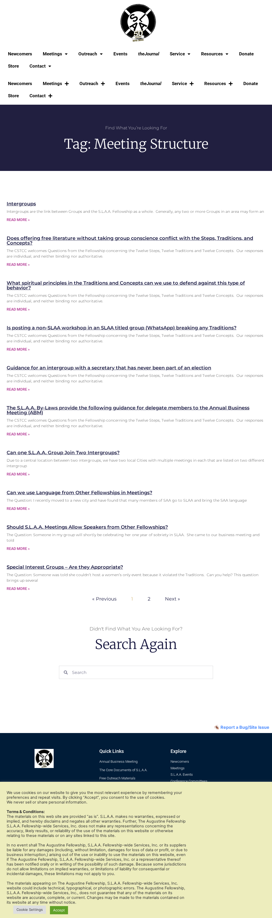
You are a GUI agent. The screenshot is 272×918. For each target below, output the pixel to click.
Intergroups (21, 204)
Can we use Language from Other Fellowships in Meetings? (79, 493)
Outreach (87, 53)
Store (13, 66)
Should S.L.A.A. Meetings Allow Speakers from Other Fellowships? (87, 527)
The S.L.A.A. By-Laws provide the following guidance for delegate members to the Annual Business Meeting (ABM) (128, 410)
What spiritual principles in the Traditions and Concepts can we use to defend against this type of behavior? (126, 285)
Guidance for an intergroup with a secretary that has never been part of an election (109, 368)
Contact (37, 66)
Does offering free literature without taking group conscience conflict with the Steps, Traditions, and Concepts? (130, 240)
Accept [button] (59, 910)
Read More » (18, 220)
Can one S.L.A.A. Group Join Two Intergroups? (63, 453)
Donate (246, 53)
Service (177, 53)
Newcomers (20, 53)
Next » (172, 599)
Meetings (52, 53)
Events (120, 53)
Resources (212, 53)
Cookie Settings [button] (29, 909)
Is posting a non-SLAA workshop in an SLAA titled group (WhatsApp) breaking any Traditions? (121, 328)
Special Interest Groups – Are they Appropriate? (65, 567)
